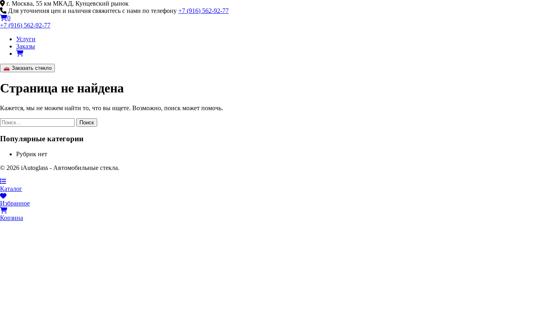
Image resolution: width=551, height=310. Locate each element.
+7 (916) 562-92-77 (203, 10)
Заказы (25, 46)
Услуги (25, 39)
